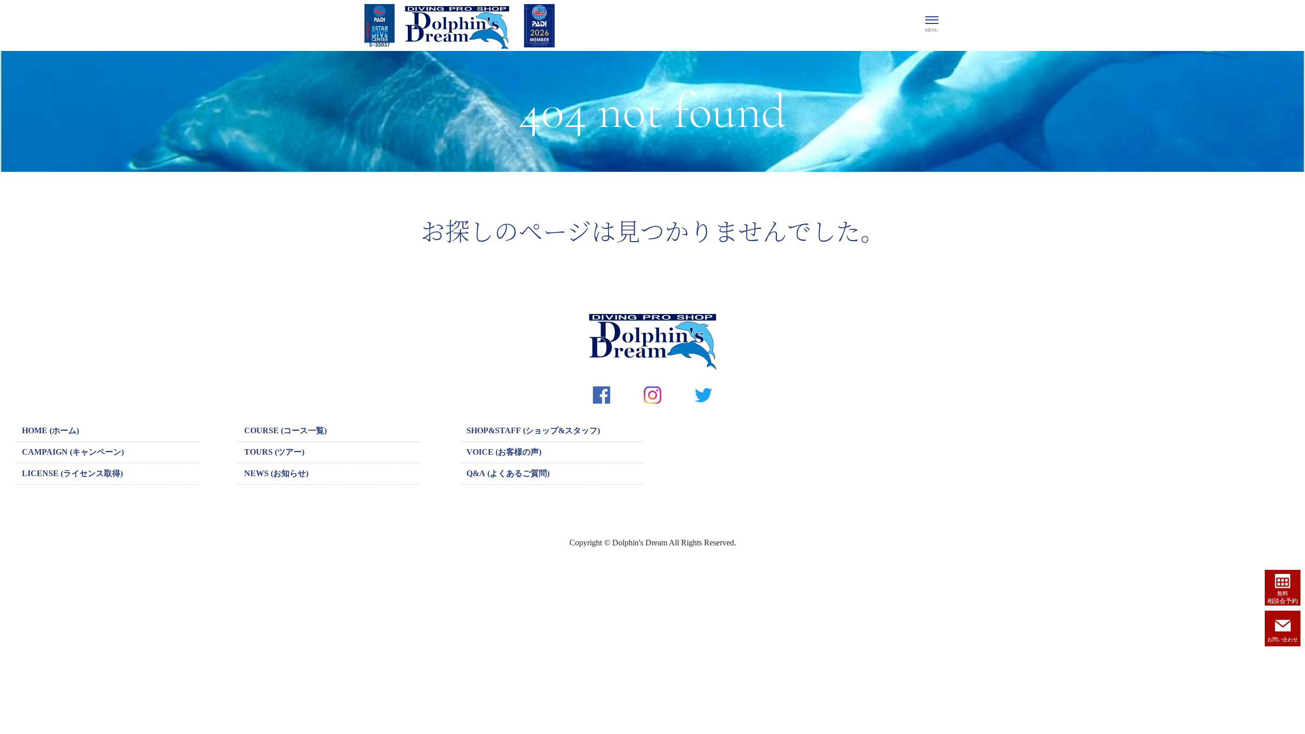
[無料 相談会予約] (1282, 579)
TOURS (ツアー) (274, 452)
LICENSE (72, 473)
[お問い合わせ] (1282, 621)
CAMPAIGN (73, 452)
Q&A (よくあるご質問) (508, 473)
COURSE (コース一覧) (285, 430)
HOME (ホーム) (50, 430)
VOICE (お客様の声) (503, 452)
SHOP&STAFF (533, 430)
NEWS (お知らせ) (276, 473)
